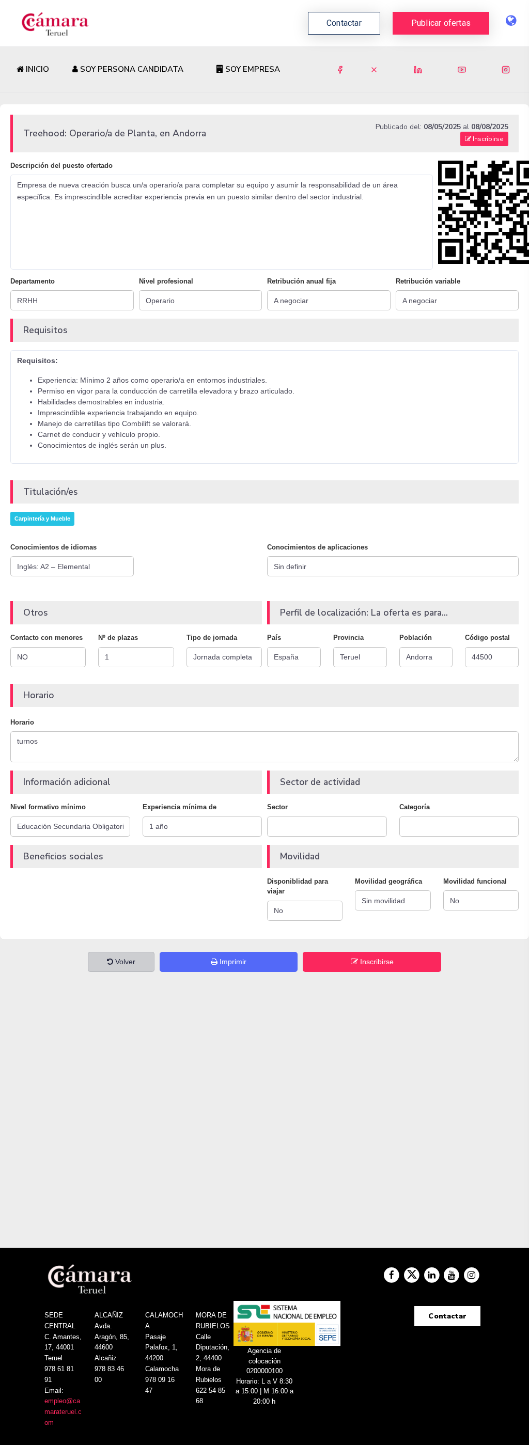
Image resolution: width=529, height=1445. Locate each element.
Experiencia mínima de (179, 807)
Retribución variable (428, 281)
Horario (22, 722)
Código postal (487, 637)
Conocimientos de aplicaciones (317, 547)
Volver (124, 961)
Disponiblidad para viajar (297, 886)
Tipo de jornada (211, 637)
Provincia (348, 637)
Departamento (32, 281)
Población (415, 637)
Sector (277, 807)
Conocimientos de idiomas (53, 547)
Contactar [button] (344, 23)
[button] (441, 23)
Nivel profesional (166, 281)
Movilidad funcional (475, 881)
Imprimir (231, 961)
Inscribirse (487, 139)
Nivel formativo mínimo (48, 807)
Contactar (447, 1316)
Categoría (414, 807)
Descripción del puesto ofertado (61, 165)
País (274, 637)
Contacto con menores (46, 637)
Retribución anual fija (301, 281)
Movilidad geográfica (388, 881)
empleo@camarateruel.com (63, 1411)
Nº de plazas (118, 637)
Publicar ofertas (441, 23)
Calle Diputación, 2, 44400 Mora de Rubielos (212, 1358)
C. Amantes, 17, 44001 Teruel (63, 1347)
